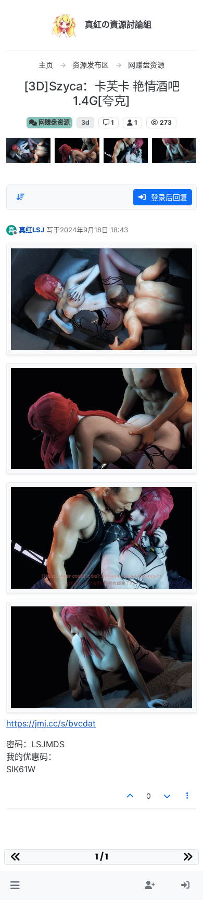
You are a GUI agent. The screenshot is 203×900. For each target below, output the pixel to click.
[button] (15, 885)
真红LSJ (31, 230)
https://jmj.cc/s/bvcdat (51, 723)
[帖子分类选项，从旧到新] (20, 197)
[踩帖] (167, 796)
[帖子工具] (188, 796)
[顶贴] (130, 796)
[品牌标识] (64, 24)
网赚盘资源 (53, 122)
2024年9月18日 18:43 (94, 230)
